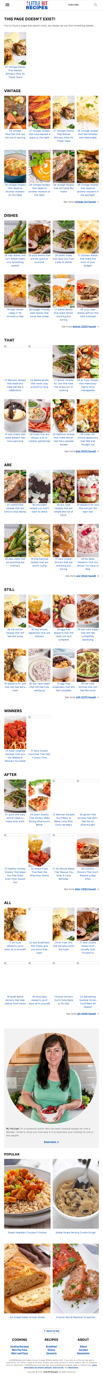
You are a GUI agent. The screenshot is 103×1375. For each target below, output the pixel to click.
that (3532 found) (85, 451)
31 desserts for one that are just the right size (88, 508)
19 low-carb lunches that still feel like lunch (88, 687)
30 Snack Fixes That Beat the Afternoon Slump (39, 872)
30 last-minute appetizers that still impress (39, 633)
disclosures (73, 1367)
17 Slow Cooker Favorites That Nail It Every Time (39, 754)
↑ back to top (51, 1331)
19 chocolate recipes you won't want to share (39, 508)
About (83, 1346)
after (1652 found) (85, 889)
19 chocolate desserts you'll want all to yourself (39, 1000)
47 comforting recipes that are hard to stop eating (15, 508)
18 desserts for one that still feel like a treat (15, 687)
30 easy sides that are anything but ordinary (15, 562)
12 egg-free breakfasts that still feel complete (64, 687)
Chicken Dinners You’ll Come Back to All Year (63, 1000)
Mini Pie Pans (19, 1349)
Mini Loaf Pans (19, 1353)
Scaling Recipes (19, 1346)
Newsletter (83, 1353)
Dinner (51, 1349)
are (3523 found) (86, 576)
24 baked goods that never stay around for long (39, 383)
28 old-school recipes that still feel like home (15, 633)
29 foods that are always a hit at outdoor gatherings (39, 437)
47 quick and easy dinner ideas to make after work (15, 818)
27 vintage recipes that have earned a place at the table (39, 134)
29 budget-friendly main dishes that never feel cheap (39, 313)
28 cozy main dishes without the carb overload (87, 313)
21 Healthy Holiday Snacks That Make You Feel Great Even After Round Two (15, 875)
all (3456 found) (86, 1013)
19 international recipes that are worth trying (39, 562)
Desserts (51, 1353)
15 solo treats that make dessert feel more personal (15, 437)
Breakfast (51, 1346)
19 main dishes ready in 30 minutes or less (15, 313)
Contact (83, 1349)
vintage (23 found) (85, 201)
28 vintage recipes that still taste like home (63, 188)
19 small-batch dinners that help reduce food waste (15, 1000)
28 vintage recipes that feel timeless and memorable (88, 134)
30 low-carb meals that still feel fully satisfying (39, 687)
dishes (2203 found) (84, 326)
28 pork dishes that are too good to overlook (39, 258)
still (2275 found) (86, 697)
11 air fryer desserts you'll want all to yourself (15, 946)
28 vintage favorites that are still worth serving (15, 134)
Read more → (51, 1142)
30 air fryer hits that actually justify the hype (63, 946)
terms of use (58, 1367)
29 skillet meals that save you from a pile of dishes (63, 258)
